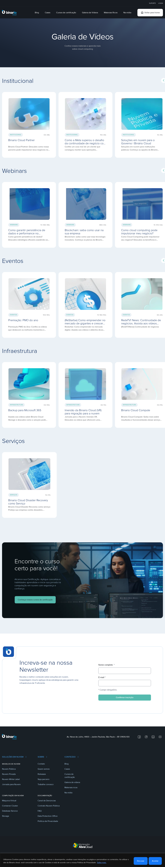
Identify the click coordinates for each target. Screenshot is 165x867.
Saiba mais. (101, 862)
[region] (82, 860)
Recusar (140, 861)
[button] (29, 123)
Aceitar (155, 861)
